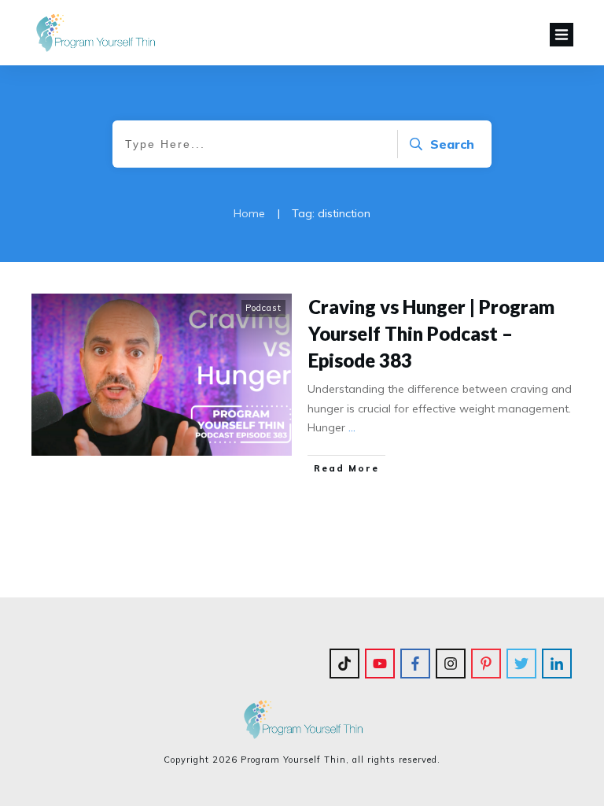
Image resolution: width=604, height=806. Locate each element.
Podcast (263, 307)
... (351, 427)
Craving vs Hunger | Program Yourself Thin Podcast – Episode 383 (431, 333)
